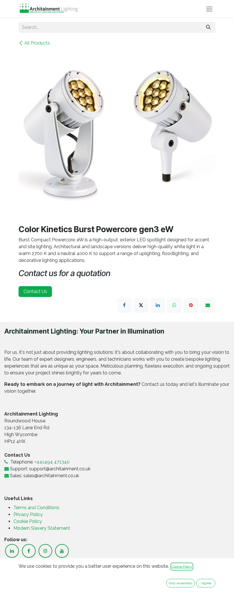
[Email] (208, 305)
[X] (141, 305)
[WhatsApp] (174, 305)
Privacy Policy (28, 514)
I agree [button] (206, 583)
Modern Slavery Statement (41, 528)
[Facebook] (124, 305)
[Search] (208, 27)
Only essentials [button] (180, 583)
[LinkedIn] (158, 305)
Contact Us (35, 291)
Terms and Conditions (36, 507)
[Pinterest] (191, 305)
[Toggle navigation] (209, 8)
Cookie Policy (27, 521)
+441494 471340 (52, 462)
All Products (37, 43)
